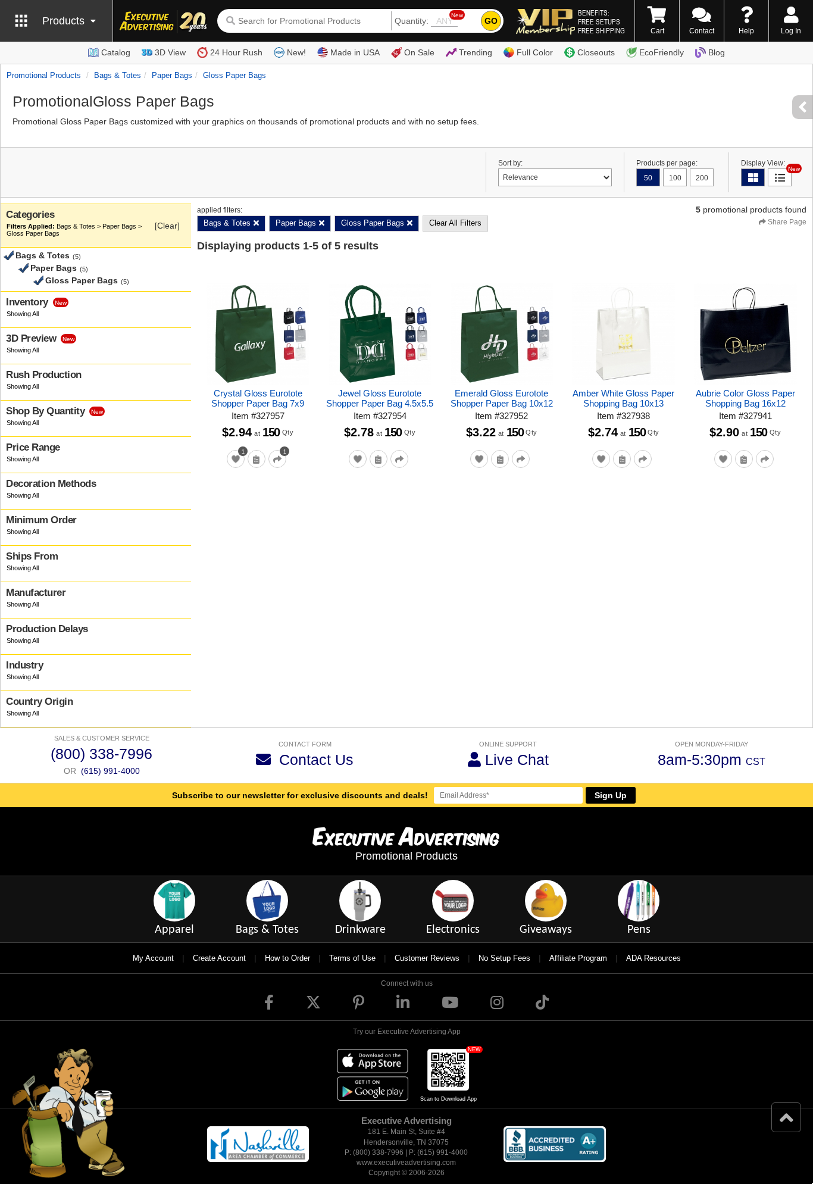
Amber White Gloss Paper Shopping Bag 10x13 (623, 398)
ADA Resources (653, 958)
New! (296, 52)
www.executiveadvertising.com (406, 1162)
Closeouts (596, 52)
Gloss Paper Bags (234, 75)
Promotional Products (44, 75)
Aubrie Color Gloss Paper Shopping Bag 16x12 (745, 398)
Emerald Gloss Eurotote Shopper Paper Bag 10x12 (502, 398)
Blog (716, 52)
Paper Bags (172, 75)
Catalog (115, 52)
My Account (153, 958)
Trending (475, 52)
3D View (170, 52)
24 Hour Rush (236, 52)
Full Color (535, 52)
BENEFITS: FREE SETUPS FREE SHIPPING (601, 21)
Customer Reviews (427, 958)
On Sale (419, 52)
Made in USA (355, 52)
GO (491, 21)
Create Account (219, 958)
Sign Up (611, 795)
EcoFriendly (661, 52)
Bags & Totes (117, 75)
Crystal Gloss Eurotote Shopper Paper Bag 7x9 (257, 398)
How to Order (287, 958)
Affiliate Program (578, 958)
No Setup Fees (504, 958)
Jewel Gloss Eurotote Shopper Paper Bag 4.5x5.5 (379, 398)
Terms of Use (352, 958)
